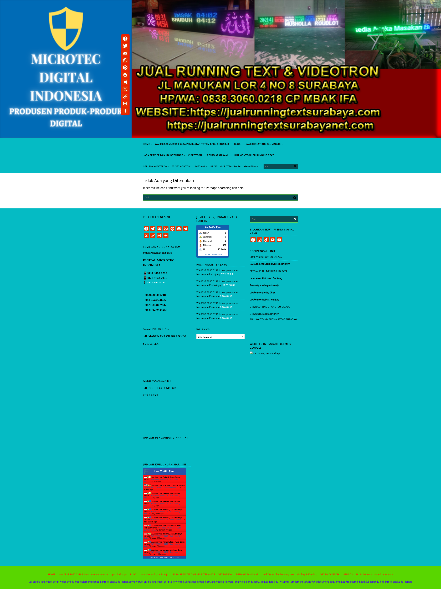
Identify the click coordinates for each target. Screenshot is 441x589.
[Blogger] (125, 74)
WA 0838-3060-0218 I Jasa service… (167, 520)
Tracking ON (174, 557)
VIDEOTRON (195, 155)
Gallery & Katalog (155, 166)
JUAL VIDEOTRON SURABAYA (266, 257)
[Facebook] (125, 38)
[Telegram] (125, 82)
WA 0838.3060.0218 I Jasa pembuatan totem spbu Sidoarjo (192, 144)
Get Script (154, 557)
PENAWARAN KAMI (218, 155)
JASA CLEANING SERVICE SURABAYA (270, 264)
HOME (146, 144)
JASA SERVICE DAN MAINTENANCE (163, 155)
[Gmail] (125, 103)
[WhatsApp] (125, 60)
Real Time (164, 557)
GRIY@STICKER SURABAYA (264, 313)
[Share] (125, 111)
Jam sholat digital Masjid (263, 144)
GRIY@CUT (256, 306)
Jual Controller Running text (254, 155)
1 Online (207, 254)
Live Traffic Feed (164, 471)
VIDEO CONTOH (181, 166)
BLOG (237, 144)
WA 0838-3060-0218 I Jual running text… (162, 487)
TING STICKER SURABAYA (276, 306)
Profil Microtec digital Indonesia (233, 166)
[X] (125, 89)
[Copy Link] (125, 96)
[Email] (125, 53)
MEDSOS (200, 166)
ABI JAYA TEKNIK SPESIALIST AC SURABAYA (274, 319)
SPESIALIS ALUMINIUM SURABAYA (268, 271)
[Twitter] (125, 46)
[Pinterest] (125, 67)
